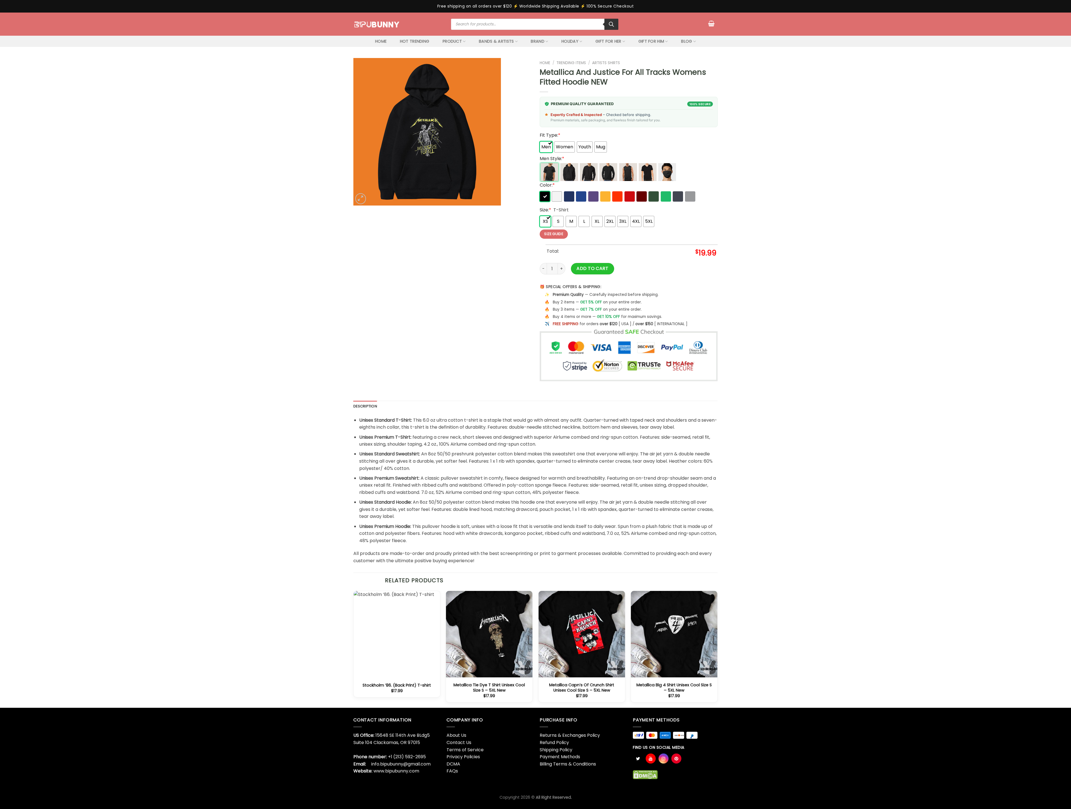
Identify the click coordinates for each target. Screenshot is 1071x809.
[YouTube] (651, 759)
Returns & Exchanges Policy (570, 735)
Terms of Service (465, 750)
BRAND (537, 41)
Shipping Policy (556, 750)
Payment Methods (560, 757)
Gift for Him (651, 41)
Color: (547, 185)
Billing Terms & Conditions (568, 764)
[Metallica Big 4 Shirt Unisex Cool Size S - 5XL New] (674, 634)
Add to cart (592, 268)
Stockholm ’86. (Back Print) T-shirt (397, 685)
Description (365, 406)
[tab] (365, 406)
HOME (381, 41)
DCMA (453, 764)
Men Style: (552, 158)
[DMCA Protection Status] (645, 774)
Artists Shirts (606, 63)
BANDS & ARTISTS (496, 41)
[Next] (717, 648)
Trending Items (571, 63)
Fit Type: (550, 135)
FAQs (452, 771)
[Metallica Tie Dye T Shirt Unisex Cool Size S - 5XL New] (489, 634)
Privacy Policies (463, 757)
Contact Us (459, 742)
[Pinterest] (676, 759)
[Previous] (353, 648)
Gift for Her (608, 41)
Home (545, 63)
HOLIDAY (569, 41)
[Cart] (711, 23)
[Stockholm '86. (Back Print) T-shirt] (397, 634)
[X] (638, 759)
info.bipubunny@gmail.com (401, 764)
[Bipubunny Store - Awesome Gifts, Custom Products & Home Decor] (377, 24)
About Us (456, 735)
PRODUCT (452, 41)
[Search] (611, 24)
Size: (545, 210)
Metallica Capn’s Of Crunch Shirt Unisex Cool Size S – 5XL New (581, 687)
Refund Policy (554, 742)
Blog (686, 41)
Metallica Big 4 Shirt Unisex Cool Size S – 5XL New (674, 687)
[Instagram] (663, 759)
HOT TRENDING (414, 41)
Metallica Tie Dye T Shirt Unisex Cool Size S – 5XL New (489, 687)
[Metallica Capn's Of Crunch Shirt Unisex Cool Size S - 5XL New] (582, 634)
